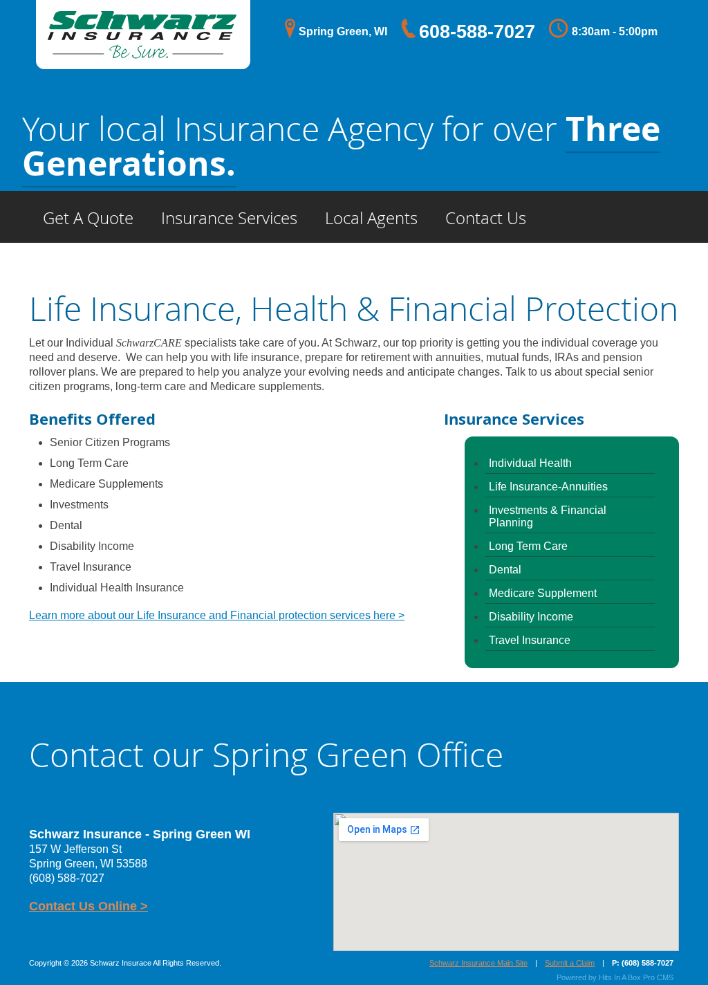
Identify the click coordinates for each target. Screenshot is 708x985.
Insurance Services (229, 218)
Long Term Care (528, 546)
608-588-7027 (477, 31)
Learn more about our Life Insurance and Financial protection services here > (216, 615)
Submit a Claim (570, 963)
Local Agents (371, 218)
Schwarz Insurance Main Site (478, 963)
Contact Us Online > (88, 906)
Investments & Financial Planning (547, 516)
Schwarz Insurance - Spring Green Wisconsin (143, 14)
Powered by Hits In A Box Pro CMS (615, 977)
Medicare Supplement (543, 593)
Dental (505, 570)
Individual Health (530, 463)
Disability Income (531, 617)
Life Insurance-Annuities (548, 486)
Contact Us (485, 218)
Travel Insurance (529, 640)
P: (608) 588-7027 (642, 963)
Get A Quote (88, 218)
